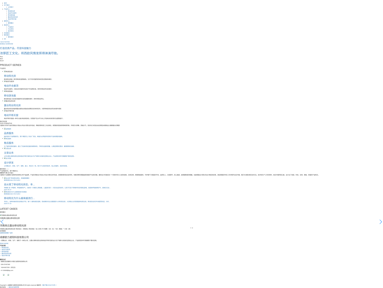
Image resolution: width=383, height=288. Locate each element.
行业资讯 (11, 29)
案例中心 (7, 21)
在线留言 (7, 33)
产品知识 (11, 27)
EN (5, 39)
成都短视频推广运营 (6, 233)
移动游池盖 (11, 15)
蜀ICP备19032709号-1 (49, 285)
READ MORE (4, 243)
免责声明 (16, 287)
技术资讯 (11, 31)
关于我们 (7, 5)
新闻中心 (7, 25)
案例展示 (11, 23)
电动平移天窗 (12, 19)
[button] (191, 57)
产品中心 (7, 9)
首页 (5, 3)
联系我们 (7, 35)
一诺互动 (10, 287)
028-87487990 (5, 42)
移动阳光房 (11, 11)
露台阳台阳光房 (13, 17)
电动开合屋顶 (12, 13)
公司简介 (11, 7)
